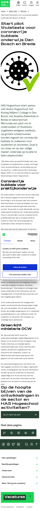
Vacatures (14, 497)
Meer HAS (13, 11)
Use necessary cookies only (20, 274)
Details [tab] (20, 241)
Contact (29, 507)
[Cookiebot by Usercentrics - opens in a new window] (28, 234)
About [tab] (32, 241)
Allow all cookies (20, 267)
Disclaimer (20, 507)
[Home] (5, 3)
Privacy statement (7, 507)
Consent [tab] (7, 241)
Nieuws (24, 11)
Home (3, 11)
